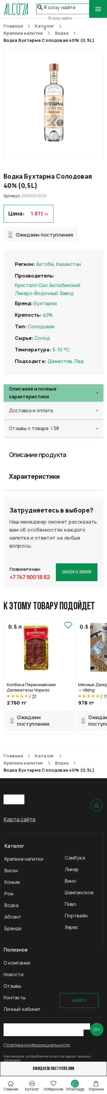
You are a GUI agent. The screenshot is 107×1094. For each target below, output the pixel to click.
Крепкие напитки (23, 859)
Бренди (13, 928)
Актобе (45, 264)
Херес (72, 927)
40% (48, 315)
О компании (17, 963)
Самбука (75, 858)
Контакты (15, 998)
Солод (42, 338)
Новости (13, 974)
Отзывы (12, 986)
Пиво (70, 904)
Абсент (12, 917)
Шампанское (79, 893)
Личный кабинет (22, 1009)
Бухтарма (45, 303)
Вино (70, 881)
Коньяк (12, 882)
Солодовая (41, 326)
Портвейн (76, 916)
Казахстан (68, 264)
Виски (11, 871)
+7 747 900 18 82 (30, 577)
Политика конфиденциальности (37, 1045)
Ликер (72, 869)
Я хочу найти (60, 7)
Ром (8, 894)
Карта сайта (19, 819)
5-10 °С (61, 349)
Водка (11, 905)
